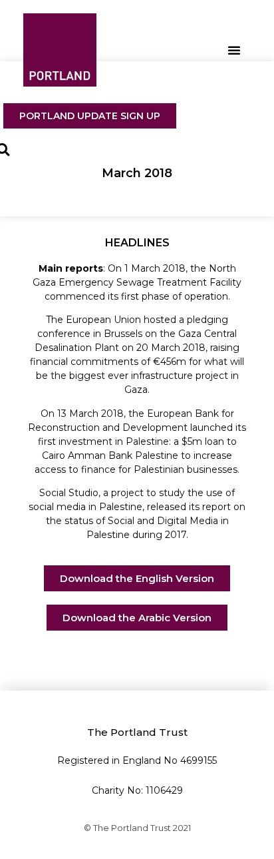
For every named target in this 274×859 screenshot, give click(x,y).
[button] (234, 50)
